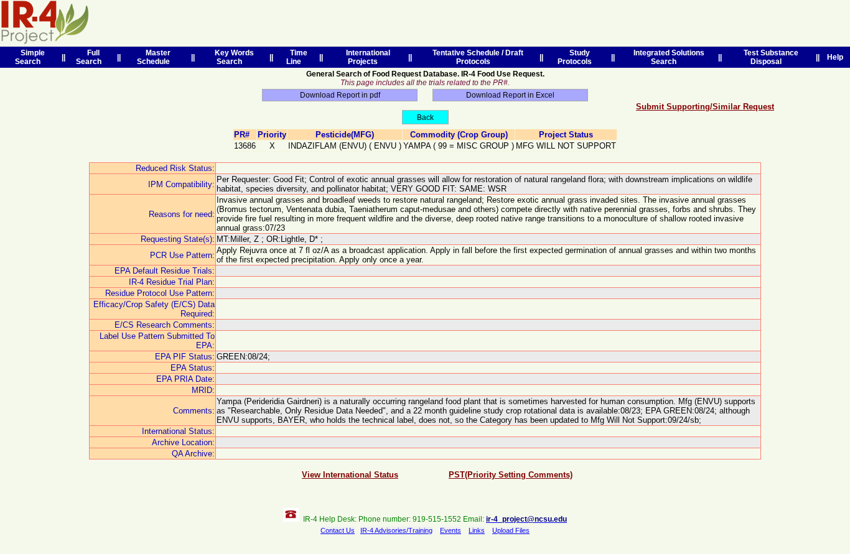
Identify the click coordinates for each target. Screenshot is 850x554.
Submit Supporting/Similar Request (705, 106)
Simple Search (30, 57)
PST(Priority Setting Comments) (510, 474)
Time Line (296, 57)
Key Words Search (232, 57)
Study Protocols (576, 57)
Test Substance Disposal (769, 57)
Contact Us (337, 530)
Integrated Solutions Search (667, 57)
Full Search (90, 57)
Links (477, 530)
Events (450, 530)
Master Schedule (155, 57)
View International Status (350, 474)
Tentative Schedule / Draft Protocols (476, 57)
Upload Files (511, 530)
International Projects (366, 57)
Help (835, 57)
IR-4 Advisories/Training (396, 530)
